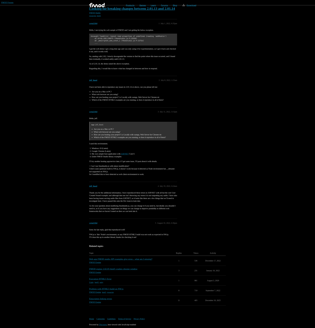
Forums (164, 5)
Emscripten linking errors (100, 298)
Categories (100, 319)
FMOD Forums (7, 2)
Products (130, 5)
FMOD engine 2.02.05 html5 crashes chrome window (113, 269)
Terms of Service (124, 319)
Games (142, 5)
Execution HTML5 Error (100, 279)
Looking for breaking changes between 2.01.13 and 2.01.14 (132, 8)
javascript (92, 16)
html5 (99, 16)
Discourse (103, 325)
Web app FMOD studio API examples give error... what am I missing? (120, 259)
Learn (153, 5)
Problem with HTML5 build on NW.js (106, 289)
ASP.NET (125, 154)
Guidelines (111, 319)
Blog (175, 5)
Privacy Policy (139, 319)
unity (101, 282)
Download (191, 5)
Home (91, 319)
